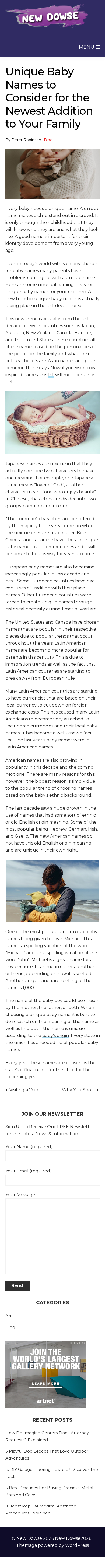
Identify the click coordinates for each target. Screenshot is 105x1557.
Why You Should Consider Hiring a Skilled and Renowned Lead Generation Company (80, 1089)
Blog (48, 140)
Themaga (26, 1545)
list (51, 374)
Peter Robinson (26, 140)
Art (8, 1315)
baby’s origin (55, 1035)
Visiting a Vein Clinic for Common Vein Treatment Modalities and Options (25, 1089)
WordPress (77, 1545)
